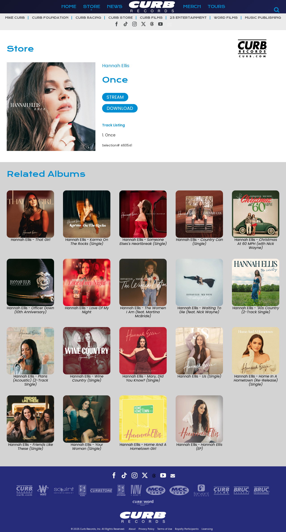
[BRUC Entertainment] (261, 490)
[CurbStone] (102, 490)
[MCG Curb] (156, 490)
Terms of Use (164, 529)
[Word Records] (44, 490)
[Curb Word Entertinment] (143, 502)
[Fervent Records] (201, 490)
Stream (115, 97)
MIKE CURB (15, 18)
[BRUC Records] (242, 490)
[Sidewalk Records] (83, 490)
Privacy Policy (146, 529)
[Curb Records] (25, 490)
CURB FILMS (151, 18)
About (132, 529)
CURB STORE (120, 18)
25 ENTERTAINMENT (188, 18)
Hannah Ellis (115, 66)
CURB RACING (88, 18)
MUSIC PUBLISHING (263, 18)
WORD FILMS (226, 18)
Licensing (207, 529)
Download (120, 108)
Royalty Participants (187, 529)
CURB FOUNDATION (50, 18)
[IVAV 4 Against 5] (136, 490)
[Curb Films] (222, 490)
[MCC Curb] (179, 490)
